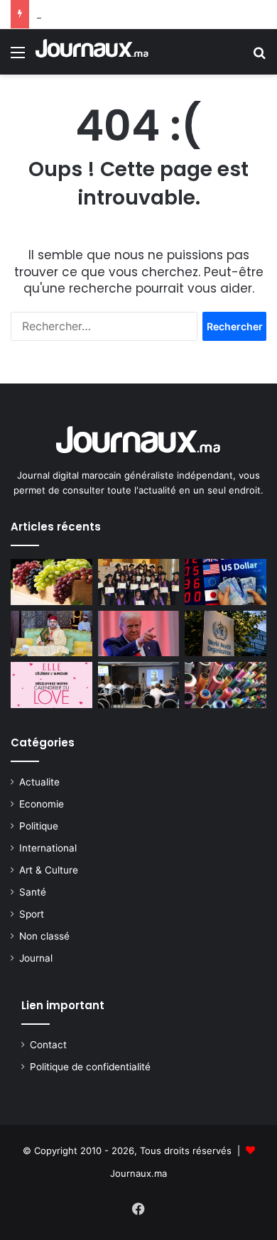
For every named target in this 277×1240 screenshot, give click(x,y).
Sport (31, 914)
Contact (48, 1044)
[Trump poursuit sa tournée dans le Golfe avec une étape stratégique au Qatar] (139, 634)
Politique (38, 826)
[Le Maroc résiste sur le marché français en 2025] (225, 685)
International (48, 848)
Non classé (44, 936)
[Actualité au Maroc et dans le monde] (92, 52)
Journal (36, 958)
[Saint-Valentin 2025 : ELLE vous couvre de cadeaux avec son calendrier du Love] (51, 685)
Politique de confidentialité (90, 1066)
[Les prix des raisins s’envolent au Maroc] (51, 582)
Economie (41, 804)
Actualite (39, 782)
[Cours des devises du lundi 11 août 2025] (225, 582)
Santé (32, 892)
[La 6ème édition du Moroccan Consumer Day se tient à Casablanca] (139, 685)
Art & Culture (48, 870)
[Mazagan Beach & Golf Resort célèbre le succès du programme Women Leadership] (139, 582)
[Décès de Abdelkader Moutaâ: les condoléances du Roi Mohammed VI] (51, 634)
